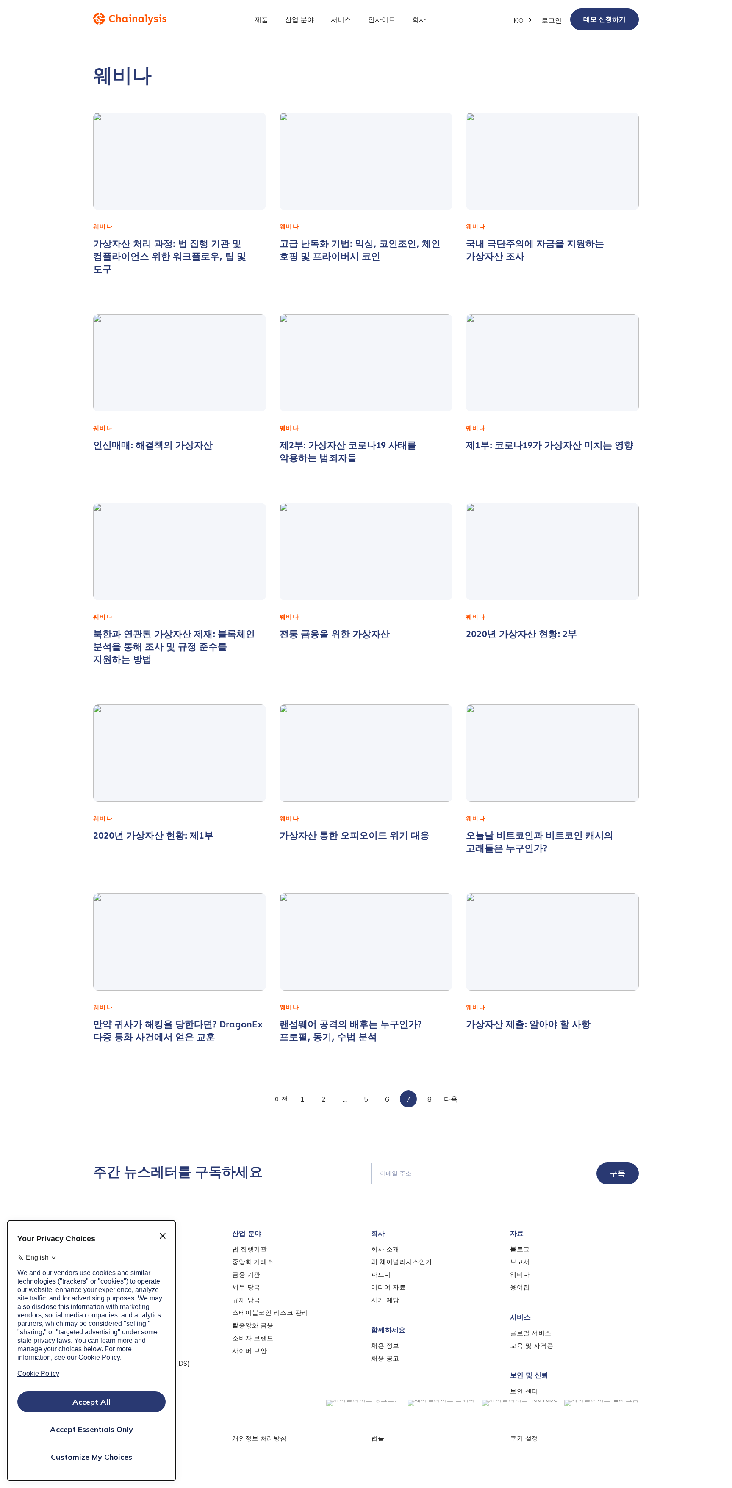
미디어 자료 (388, 1287)
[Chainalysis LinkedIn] (363, 1403)
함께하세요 (388, 1330)
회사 (378, 1233)
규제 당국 (246, 1300)
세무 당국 (246, 1287)
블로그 (520, 1249)
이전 (281, 1099)
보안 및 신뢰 (529, 1375)
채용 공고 (385, 1358)
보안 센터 (524, 1391)
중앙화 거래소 (253, 1262)
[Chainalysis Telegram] (601, 1403)
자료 (517, 1233)
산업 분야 (247, 1233)
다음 (451, 1099)
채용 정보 (385, 1346)
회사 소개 (385, 1249)
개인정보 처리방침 (259, 1438)
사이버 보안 (249, 1351)
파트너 (381, 1274)
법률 (377, 1438)
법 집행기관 (249, 1249)
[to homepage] (129, 19)
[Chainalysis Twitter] (441, 1403)
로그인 (551, 20)
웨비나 (520, 1274)
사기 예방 (385, 1300)
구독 (617, 1173)
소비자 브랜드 (253, 1338)
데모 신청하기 (604, 19)
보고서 (520, 1262)
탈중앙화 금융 (253, 1325)
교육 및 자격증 (531, 1346)
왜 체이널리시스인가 (401, 1262)
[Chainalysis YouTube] (519, 1403)
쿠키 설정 (524, 1438)
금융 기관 (246, 1274)
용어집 (520, 1287)
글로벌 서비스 (531, 1333)
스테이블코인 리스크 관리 (270, 1313)
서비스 (520, 1317)
